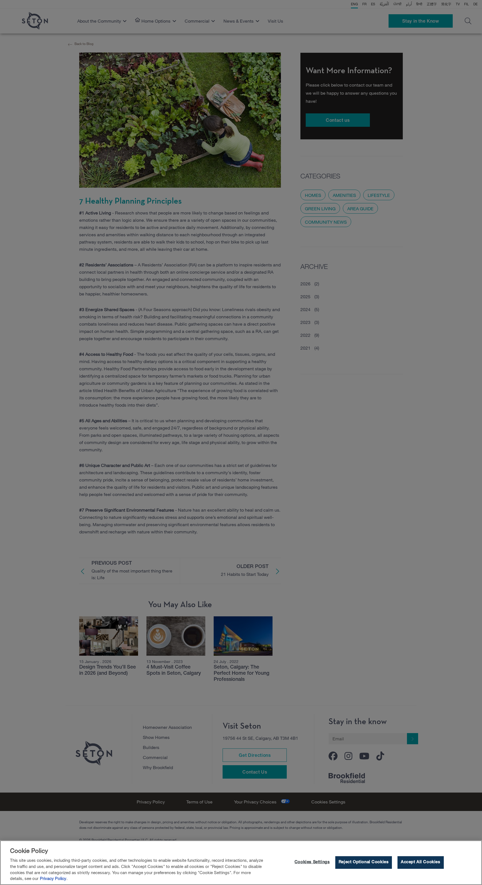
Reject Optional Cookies (364, 862)
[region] (241, 862)
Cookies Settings (312, 862)
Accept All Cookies (420, 862)
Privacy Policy (53, 878)
